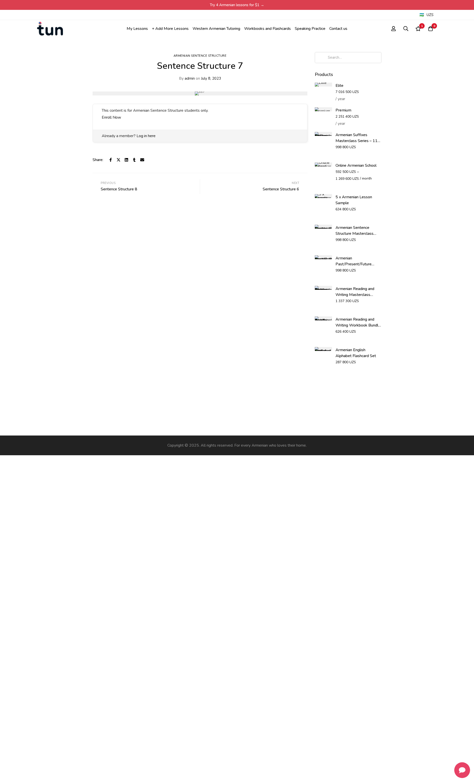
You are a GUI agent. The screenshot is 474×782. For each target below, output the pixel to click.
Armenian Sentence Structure (200, 56)
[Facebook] (111, 159)
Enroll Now (111, 117)
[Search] (406, 28)
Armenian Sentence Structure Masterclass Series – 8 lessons (355, 233)
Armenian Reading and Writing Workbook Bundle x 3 (358, 325)
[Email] (142, 159)
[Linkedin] (126, 159)
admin (187, 78)
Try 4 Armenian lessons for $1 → (237, 4)
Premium (343, 110)
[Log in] (393, 28)
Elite (339, 85)
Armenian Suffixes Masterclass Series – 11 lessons (356, 140)
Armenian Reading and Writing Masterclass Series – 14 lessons (355, 294)
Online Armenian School (356, 165)
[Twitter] (118, 159)
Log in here (146, 136)
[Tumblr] (134, 159)
